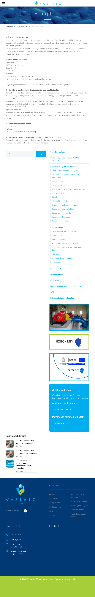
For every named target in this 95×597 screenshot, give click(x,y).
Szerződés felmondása (61, 217)
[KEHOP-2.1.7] (69, 367)
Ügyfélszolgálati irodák (59, 152)
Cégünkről (53, 499)
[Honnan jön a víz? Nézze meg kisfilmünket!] (69, 317)
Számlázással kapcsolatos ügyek (65, 171)
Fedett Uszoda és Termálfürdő (77, 495)
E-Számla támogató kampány (78, 515)
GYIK (52, 292)
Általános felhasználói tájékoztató (65, 243)
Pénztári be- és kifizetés (61, 221)
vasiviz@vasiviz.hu (18, 540)
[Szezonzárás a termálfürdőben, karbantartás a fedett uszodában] (10, 464)
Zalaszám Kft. (70, 579)
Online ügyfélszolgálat (78, 501)
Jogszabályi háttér (59, 239)
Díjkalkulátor (55, 280)
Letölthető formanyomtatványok (64, 231)
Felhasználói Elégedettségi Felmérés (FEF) (67, 286)
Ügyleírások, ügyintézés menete (63, 167)
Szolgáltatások (55, 503)
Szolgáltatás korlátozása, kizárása (65, 205)
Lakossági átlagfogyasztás (62, 258)
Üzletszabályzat (58, 235)
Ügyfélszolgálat (22, 27)
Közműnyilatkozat (58, 185)
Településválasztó (77, 510)
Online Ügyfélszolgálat (79, 506)
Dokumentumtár (57, 227)
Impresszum (54, 515)
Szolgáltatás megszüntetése (63, 213)
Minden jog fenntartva (44, 579)
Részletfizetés (57, 181)
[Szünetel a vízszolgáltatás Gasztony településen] (10, 444)
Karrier (51, 511)
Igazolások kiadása (59, 193)
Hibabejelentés (56, 274)
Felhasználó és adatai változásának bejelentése (65, 176)
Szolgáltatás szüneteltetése (63, 209)
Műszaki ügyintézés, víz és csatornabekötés (69, 189)
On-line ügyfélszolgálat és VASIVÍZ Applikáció (64, 159)
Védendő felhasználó (60, 201)
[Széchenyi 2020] (69, 342)
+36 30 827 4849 (63, 409)
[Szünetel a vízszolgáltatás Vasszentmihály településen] (10, 454)
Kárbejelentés (57, 197)
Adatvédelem (57, 254)
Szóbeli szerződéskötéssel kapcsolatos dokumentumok (67, 248)
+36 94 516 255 (16, 535)
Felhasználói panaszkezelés (62, 298)
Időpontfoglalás (56, 268)
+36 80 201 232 (62, 423)
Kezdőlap (9, 27)
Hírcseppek (56, 262)
